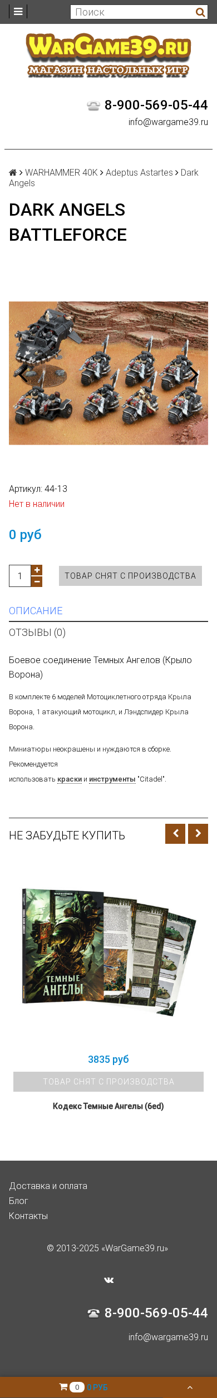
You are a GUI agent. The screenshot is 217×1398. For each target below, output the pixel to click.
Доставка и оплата (48, 1186)
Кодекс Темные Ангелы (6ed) (108, 1106)
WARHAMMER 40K (61, 172)
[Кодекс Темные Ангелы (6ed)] (108, 952)
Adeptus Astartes (139, 172)
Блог (18, 1201)
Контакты (28, 1216)
